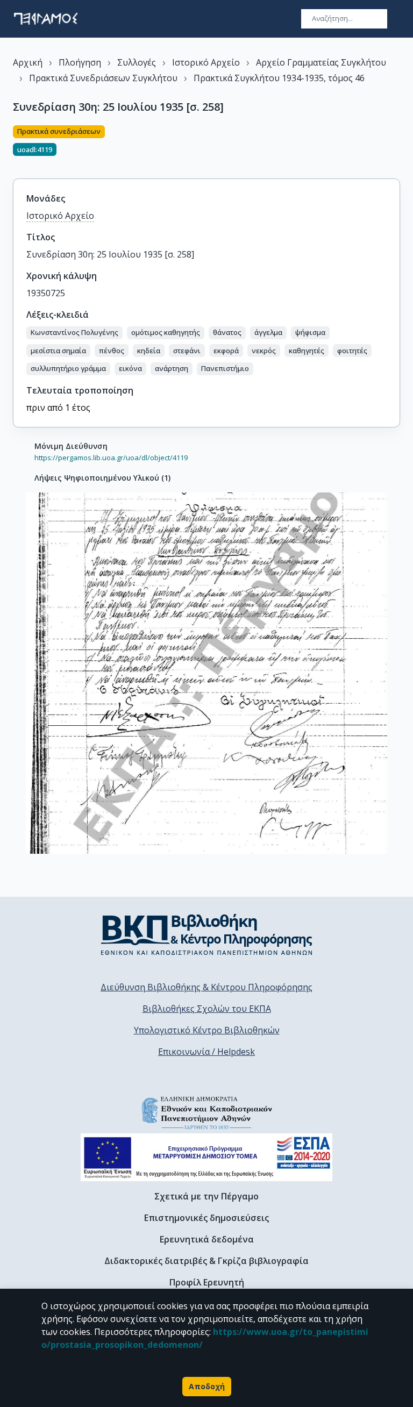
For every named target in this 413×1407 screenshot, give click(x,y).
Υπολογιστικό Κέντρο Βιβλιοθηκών (207, 1030)
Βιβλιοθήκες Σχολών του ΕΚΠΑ (207, 1009)
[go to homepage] (46, 18)
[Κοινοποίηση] (395, 145)
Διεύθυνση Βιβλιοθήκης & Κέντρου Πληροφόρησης (206, 987)
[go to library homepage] (206, 934)
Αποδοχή (207, 1386)
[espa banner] (206, 1157)
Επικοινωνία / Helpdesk (206, 1052)
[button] (74, 332)
